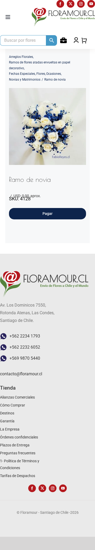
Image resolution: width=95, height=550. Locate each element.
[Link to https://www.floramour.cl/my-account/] (63, 40)
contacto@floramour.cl (21, 373)
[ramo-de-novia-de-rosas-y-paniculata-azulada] (47, 126)
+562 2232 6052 (25, 347)
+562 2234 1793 (25, 336)
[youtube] (91, 4)
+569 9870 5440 (25, 358)
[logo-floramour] (63, 9)
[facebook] (60, 4)
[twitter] (70, 4)
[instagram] (81, 4)
